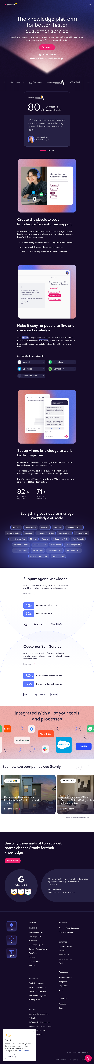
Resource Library (65, 977)
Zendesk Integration (36, 983)
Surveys (32, 965)
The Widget (33, 953)
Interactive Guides (36, 932)
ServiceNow (59, 369)
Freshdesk (58, 362)
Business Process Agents (38, 949)
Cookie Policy (23, 1051)
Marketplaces (64, 955)
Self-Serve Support (66, 932)
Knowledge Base (35, 936)
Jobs (61, 1008)
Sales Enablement (35, 1035)
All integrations (34, 1000)
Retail (61, 963)
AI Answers (33, 941)
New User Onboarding (37, 1030)
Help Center (63, 986)
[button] (31, 376)
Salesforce (27, 369)
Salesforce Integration (37, 987)
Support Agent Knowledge (69, 928)
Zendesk (26, 362)
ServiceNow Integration (38, 996)
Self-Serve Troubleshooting (39, 1022)
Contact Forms (34, 961)
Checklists (32, 957)
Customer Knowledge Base (39, 1014)
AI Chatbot (33, 1018)
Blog (60, 990)
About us (62, 1004)
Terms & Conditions (60, 1060)
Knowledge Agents (36, 945)
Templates (63, 982)
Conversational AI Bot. (44, 465)
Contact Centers (65, 946)
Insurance (62, 951)
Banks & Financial (65, 959)
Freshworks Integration (37, 991)
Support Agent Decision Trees (40, 1026)
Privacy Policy (74, 1060)
